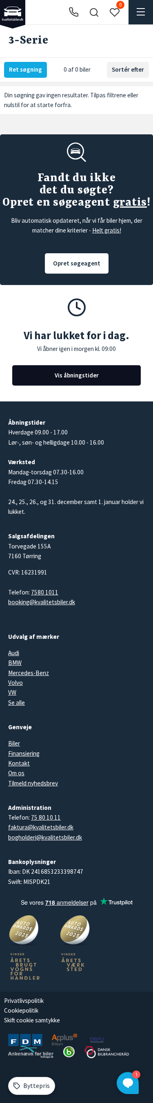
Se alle (16, 702)
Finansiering (24, 753)
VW (12, 692)
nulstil (12, 105)
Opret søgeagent (76, 263)
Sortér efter (128, 69)
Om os (16, 773)
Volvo (15, 682)
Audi (13, 653)
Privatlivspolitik (24, 1000)
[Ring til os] (74, 12)
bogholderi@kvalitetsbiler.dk (45, 837)
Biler (14, 743)
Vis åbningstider (77, 375)
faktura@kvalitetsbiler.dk (40, 827)
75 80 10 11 (46, 817)
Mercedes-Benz (28, 673)
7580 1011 (44, 592)
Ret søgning (25, 69)
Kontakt (19, 763)
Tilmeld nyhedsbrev (33, 783)
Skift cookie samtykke (32, 1020)
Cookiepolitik (21, 1010)
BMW (15, 663)
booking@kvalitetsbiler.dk (41, 602)
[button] (94, 12)
